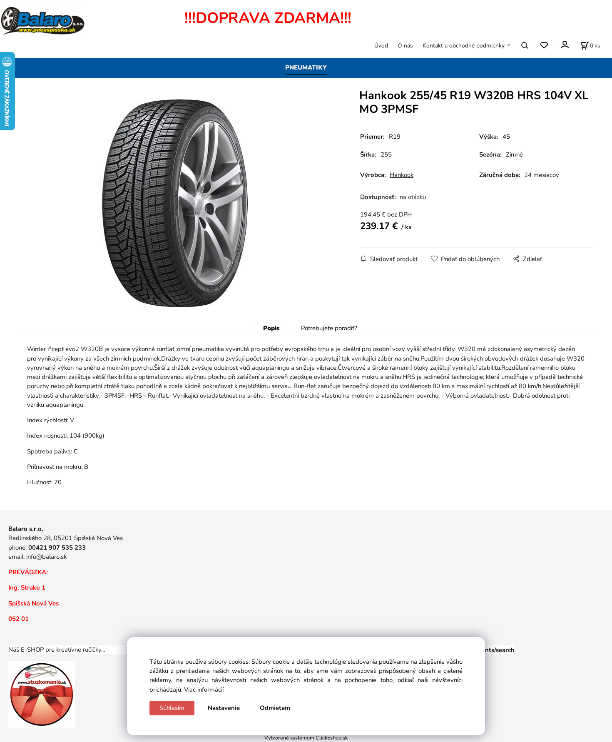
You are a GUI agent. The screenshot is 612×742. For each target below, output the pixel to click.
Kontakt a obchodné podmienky (464, 46)
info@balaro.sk (46, 557)
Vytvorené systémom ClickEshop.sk (306, 737)
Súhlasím (171, 708)
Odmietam (275, 708)
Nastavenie (224, 708)
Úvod (381, 46)
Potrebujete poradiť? (329, 328)
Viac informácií (204, 689)
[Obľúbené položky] (544, 45)
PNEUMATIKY (306, 67)
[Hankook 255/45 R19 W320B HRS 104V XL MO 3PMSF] (175, 203)
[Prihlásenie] (564, 45)
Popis (271, 328)
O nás (405, 46)
